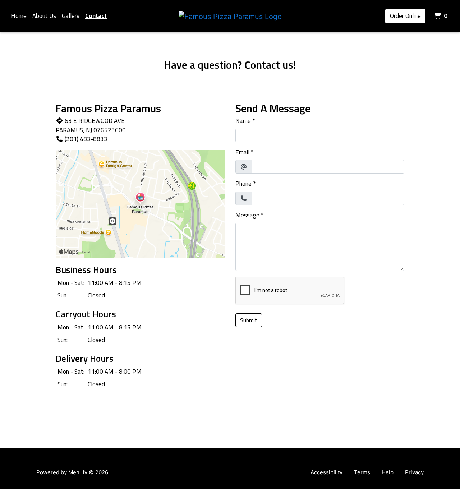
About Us (44, 15)
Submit (248, 320)
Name (243, 120)
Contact (96, 15)
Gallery (70, 15)
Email (242, 152)
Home (19, 15)
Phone (243, 183)
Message (247, 215)
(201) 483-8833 (86, 139)
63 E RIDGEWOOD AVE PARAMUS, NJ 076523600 (91, 125)
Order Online (405, 15)
